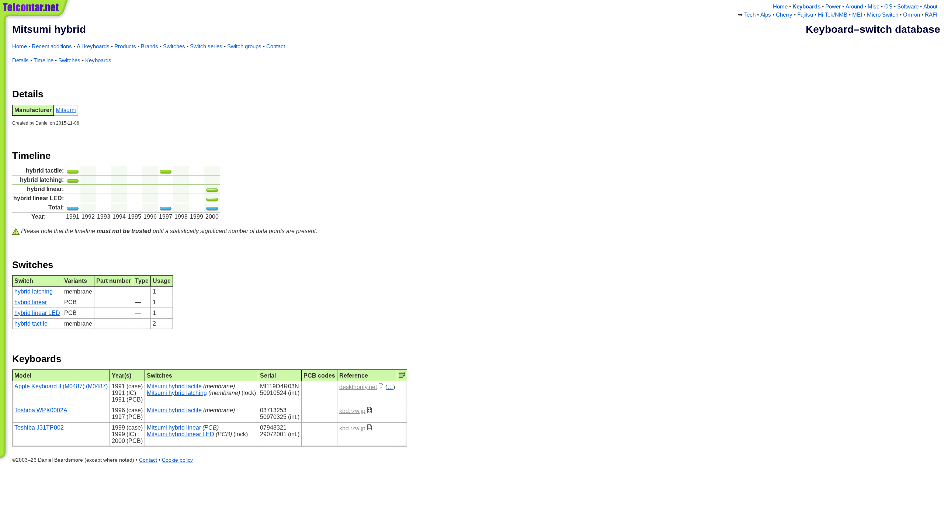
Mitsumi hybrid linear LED (180, 434)
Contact (275, 46)
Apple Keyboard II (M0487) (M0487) (61, 386)
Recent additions (52, 46)
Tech (750, 15)
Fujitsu (805, 15)
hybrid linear (30, 302)
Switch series (206, 46)
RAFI (931, 15)
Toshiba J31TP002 (39, 427)
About (930, 7)
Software (908, 7)
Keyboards (806, 7)
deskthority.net (358, 387)
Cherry (784, 15)
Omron (911, 15)
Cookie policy (177, 460)
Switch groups (244, 46)
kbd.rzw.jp (352, 411)
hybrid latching (33, 291)
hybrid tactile (31, 323)
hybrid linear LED (37, 313)
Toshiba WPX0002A (40, 410)
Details (20, 60)
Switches (174, 46)
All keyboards (93, 46)
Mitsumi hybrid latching (177, 393)
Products (125, 46)
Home (780, 7)
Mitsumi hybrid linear (174, 427)
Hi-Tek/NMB (832, 15)
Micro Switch (882, 15)
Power (833, 7)
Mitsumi (66, 110)
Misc (873, 7)
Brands (149, 46)
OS (888, 7)
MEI (857, 15)
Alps (765, 15)
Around (854, 7)
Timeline (43, 60)
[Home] (36, 11)
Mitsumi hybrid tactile (174, 386)
